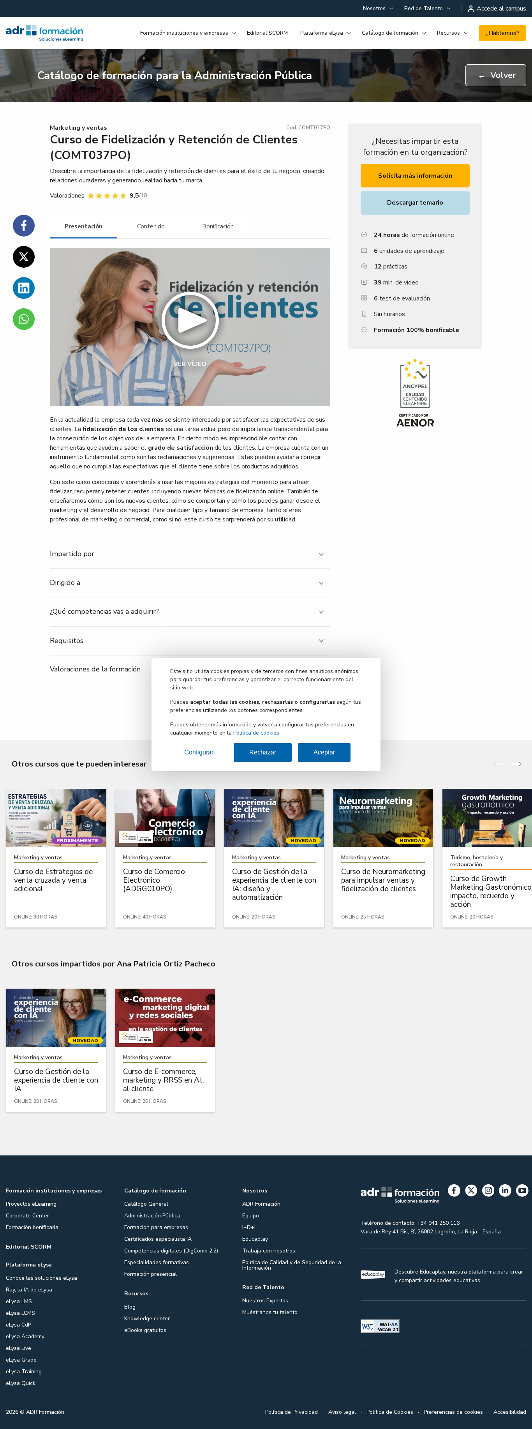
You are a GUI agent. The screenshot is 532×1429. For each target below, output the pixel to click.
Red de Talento (423, 8)
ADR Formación (261, 1204)
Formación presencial (150, 1274)
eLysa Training (24, 1371)
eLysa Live (18, 1348)
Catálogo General (146, 1204)
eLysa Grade (21, 1360)
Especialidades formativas (156, 1262)
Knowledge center (147, 1318)
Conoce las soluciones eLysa (41, 1278)
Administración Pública (152, 1215)
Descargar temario (415, 202)
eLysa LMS (19, 1301)
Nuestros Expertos (265, 1300)
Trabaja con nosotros (268, 1250)
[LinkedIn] (505, 1191)
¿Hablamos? (502, 33)
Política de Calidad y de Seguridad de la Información (291, 1265)
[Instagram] (488, 1191)
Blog (130, 1307)
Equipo (250, 1215)
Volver (496, 75)
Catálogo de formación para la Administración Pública (174, 75)
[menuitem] (377, 8)
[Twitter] (471, 1191)
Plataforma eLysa (321, 33)
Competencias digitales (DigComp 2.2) (171, 1250)
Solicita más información (415, 175)
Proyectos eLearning (31, 1204)
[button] (190, 327)
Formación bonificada (32, 1227)
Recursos (448, 33)
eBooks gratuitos (145, 1330)
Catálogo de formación (390, 33)
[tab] (83, 226)
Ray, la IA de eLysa (29, 1289)
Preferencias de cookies (453, 1412)
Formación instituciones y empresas (184, 33)
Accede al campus (501, 8)
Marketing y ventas (78, 128)
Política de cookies (256, 733)
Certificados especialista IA (158, 1239)
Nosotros (374, 8)
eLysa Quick (20, 1383)
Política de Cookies (389, 1412)
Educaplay (255, 1239)
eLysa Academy (25, 1336)
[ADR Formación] (44, 33)
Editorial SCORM (267, 33)
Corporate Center (27, 1215)
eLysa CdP (18, 1324)
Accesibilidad (509, 1412)
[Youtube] (522, 1191)
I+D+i (248, 1227)
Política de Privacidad (291, 1412)
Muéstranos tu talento (270, 1312)
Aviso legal (342, 1412)
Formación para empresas (156, 1227)
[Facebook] (454, 1191)
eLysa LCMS (20, 1313)
